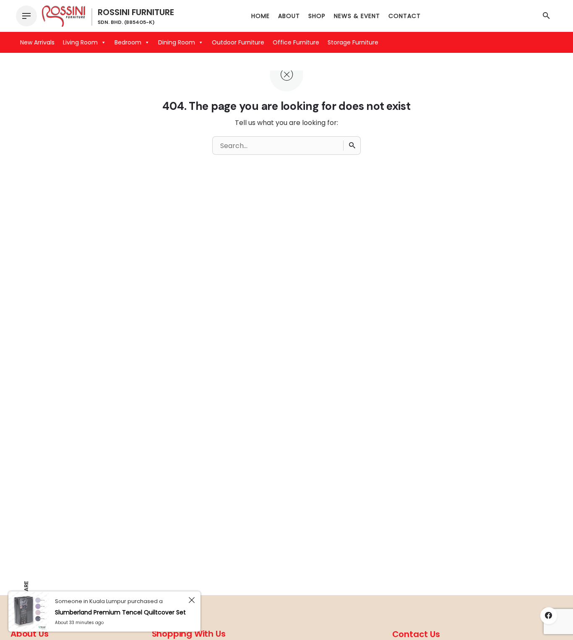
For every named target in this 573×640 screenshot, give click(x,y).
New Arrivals (37, 42)
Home (260, 16)
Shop (317, 16)
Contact (404, 16)
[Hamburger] (26, 15)
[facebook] (548, 615)
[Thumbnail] (63, 16)
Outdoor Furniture (238, 42)
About (289, 16)
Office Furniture (296, 42)
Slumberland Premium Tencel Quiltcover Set (120, 612)
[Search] (352, 145)
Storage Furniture (353, 42)
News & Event (357, 16)
